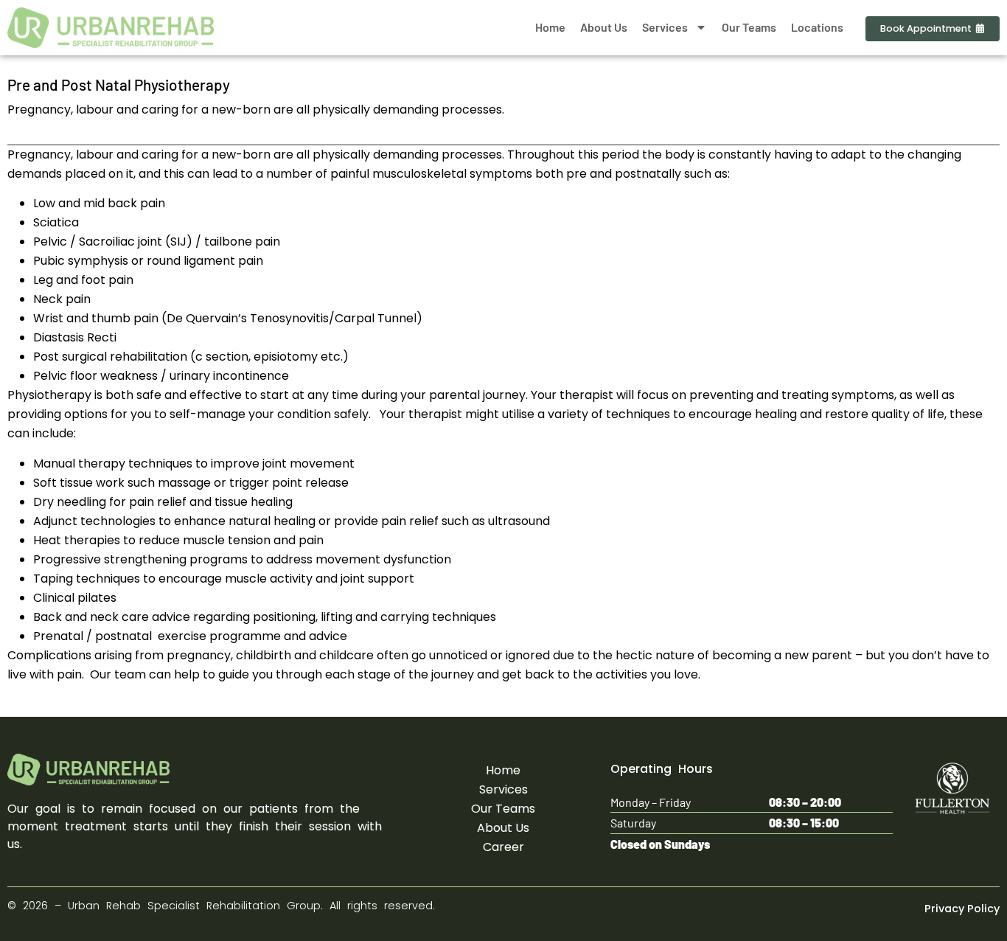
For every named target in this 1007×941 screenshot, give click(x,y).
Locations (817, 27)
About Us (603, 27)
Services (665, 27)
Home (550, 27)
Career (503, 846)
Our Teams (749, 27)
